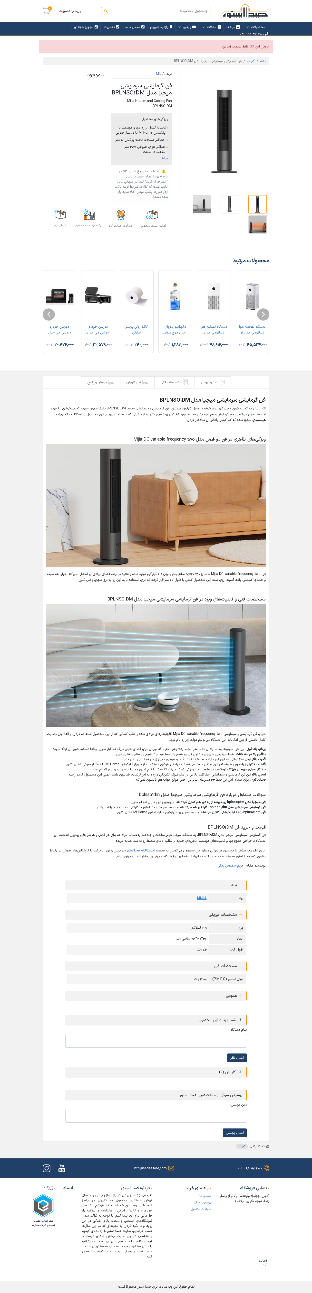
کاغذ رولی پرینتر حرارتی (137, 329)
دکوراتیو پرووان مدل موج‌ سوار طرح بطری (175, 330)
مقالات (211, 27)
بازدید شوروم (159, 27)
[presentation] (263, 314)
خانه (263, 61)
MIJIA (160, 73)
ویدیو (187, 27)
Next (262, 130)
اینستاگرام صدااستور (141, 850)
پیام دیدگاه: (238, 1029)
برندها (230, 27)
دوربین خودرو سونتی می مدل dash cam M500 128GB (98, 330)
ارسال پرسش (235, 1132)
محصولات (258, 27)
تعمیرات (109, 27)
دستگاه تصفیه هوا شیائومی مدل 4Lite (214, 330)
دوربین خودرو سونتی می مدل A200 (59, 330)
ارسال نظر (237, 1057)
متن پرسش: (238, 1104)
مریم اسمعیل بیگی (230, 865)
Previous (186, 130)
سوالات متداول (201, 1209)
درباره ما (205, 1196)
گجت (251, 61)
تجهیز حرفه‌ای (83, 27)
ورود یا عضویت (70, 11)
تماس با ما (132, 27)
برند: (169, 73)
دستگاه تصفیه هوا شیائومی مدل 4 (252, 329)
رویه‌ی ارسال (202, 1202)
